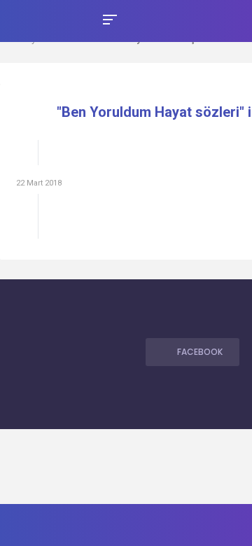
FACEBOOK (200, 352)
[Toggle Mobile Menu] (108, 18)
